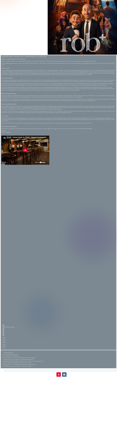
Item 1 (4, 339)
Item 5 (4, 346)
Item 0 (4, 337)
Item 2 (4, 341)
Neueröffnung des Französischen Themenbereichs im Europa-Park (23, 56)
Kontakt (56, 377)
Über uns (52, 377)
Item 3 (4, 342)
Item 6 (4, 347)
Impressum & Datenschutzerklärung (66, 377)
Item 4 (4, 344)
